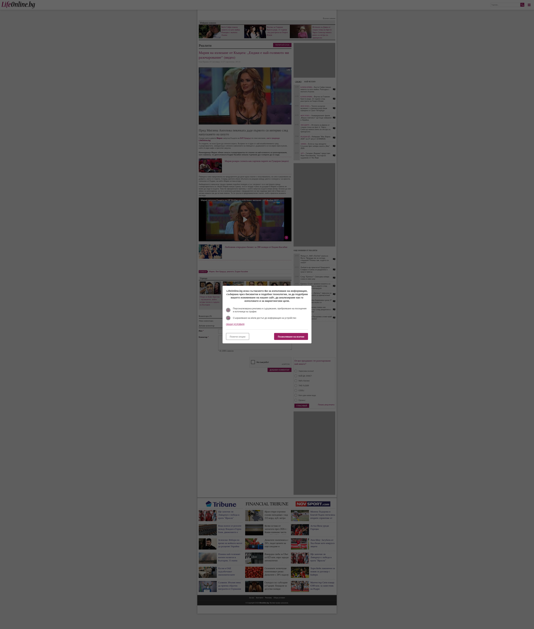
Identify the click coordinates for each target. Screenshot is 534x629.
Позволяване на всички (291, 336)
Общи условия (235, 324)
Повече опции (237, 336)
